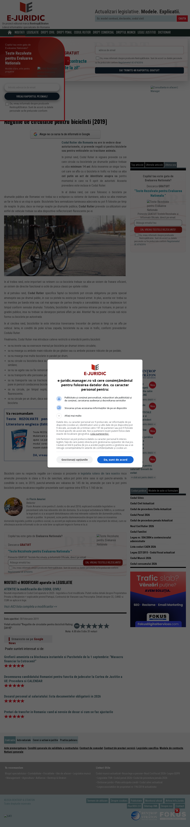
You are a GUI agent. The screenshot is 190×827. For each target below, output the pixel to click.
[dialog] (95, 413)
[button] (95, 415)
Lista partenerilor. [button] (99, 433)
